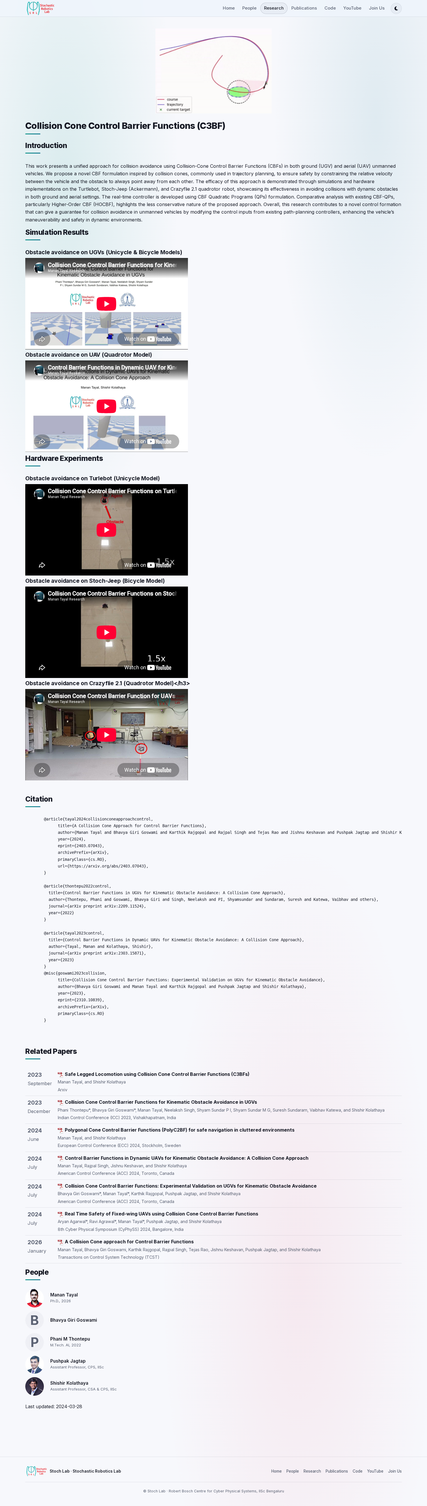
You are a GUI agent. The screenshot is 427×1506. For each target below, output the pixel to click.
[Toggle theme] (396, 8)
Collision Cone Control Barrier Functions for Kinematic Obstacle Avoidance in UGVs (161, 1102)
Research (274, 8)
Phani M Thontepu (70, 1339)
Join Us (377, 8)
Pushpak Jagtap (68, 1361)
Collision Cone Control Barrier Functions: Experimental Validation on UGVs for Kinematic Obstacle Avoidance (191, 1186)
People (249, 8)
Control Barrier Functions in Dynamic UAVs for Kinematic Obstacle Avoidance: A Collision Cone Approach (186, 1158)
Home (229, 8)
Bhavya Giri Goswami (73, 1320)
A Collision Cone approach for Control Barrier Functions (129, 1242)
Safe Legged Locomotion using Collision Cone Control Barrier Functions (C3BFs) (157, 1074)
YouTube (352, 8)
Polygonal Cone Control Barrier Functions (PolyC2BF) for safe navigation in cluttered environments (180, 1130)
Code (330, 8)
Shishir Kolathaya (69, 1383)
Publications (304, 8)
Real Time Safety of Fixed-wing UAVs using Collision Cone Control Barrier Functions (161, 1214)
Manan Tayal (64, 1295)
